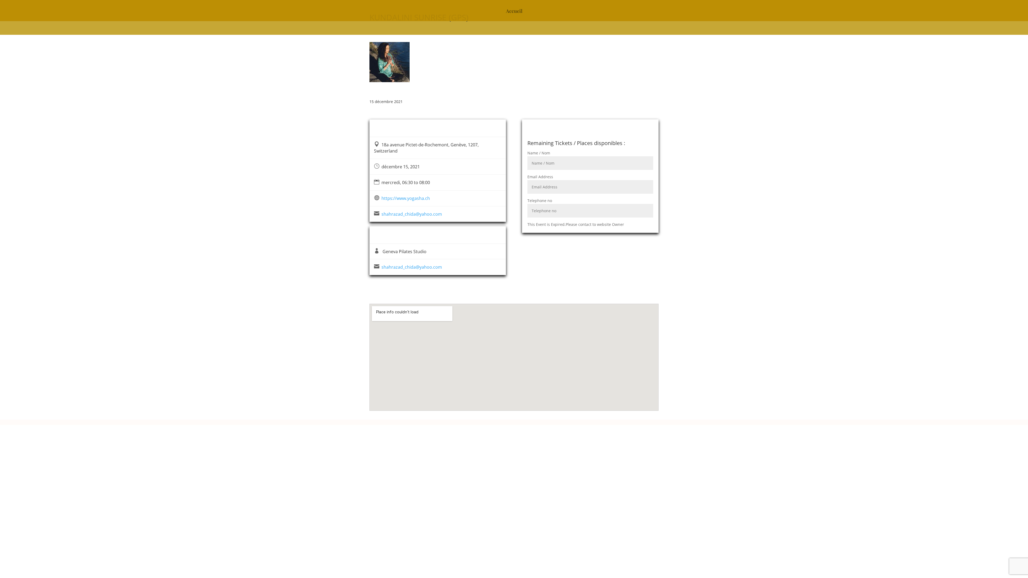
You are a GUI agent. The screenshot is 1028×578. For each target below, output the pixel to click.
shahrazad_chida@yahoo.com (411, 214)
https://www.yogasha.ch (405, 198)
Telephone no (539, 200)
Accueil (514, 11)
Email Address (540, 176)
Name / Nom (538, 152)
